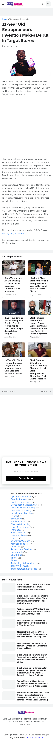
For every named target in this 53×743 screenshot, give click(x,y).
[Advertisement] (26, 424)
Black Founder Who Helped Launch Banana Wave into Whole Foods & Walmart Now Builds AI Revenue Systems (38, 326)
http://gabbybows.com (13, 233)
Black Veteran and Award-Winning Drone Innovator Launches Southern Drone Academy (13, 285)
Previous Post (9, 391)
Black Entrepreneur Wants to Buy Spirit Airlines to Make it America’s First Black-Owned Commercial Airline (32, 658)
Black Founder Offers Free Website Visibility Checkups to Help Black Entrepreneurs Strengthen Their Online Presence (38, 369)
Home (4, 19)
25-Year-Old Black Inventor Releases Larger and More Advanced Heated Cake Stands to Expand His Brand (13, 367)
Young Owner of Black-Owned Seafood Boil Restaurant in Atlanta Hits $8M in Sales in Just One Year (32, 683)
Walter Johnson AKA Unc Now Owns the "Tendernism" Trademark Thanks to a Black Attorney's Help (33, 611)
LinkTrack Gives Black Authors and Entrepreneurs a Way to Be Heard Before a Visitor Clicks (39, 285)
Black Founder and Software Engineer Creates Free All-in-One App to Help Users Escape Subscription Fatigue (13, 326)
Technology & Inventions (20, 19)
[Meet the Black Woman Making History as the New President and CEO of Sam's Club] (8, 623)
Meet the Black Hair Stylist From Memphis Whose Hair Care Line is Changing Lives (32, 645)
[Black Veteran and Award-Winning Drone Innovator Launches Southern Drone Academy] (13, 267)
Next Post (45, 391)
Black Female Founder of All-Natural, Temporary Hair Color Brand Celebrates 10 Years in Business (33, 586)
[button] (3, 4)
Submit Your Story (35, 737)
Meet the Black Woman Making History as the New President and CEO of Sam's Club (32, 622)
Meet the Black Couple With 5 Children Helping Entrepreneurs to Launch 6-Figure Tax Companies (32, 634)
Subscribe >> (26, 478)
